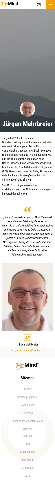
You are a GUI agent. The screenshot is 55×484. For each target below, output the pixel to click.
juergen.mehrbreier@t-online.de (27, 350)
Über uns (27, 389)
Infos (27, 443)
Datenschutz (27, 467)
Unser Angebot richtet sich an (27, 421)
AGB (27, 475)
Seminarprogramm (27, 397)
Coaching (27, 413)
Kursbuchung (27, 451)
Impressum (27, 459)
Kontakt (27, 435)
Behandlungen (27, 405)
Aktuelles (27, 429)
